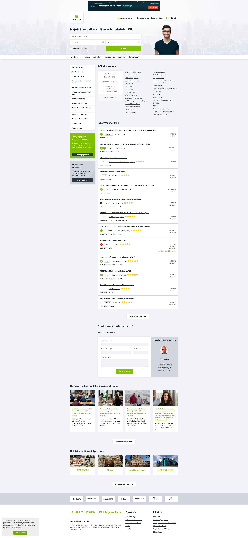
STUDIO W (128, 86)
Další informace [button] (17, 528)
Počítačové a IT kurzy (79, 76)
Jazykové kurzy (77, 128)
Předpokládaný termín (108, 349)
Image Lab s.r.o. (158, 78)
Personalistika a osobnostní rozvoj (81, 93)
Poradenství (122, 57)
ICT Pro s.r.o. (157, 91)
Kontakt (128, 529)
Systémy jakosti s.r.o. (160, 114)
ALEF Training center (160, 75)
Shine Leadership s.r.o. (133, 107)
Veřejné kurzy (97, 57)
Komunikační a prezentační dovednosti (81, 82)
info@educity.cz (165, 368)
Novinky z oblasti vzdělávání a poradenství (94, 386)
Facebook (158, 532)
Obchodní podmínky (160, 526)
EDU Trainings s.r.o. (131, 78)
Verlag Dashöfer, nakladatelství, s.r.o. (165, 88)
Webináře (74, 57)
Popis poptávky (106, 357)
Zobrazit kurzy (110, 97)
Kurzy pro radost (77, 123)
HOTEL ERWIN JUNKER (165, 470)
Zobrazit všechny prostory (123, 484)
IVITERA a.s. (85, 521)
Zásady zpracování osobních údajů (164, 523)
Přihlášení (172, 18)
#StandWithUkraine (126, 18)
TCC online (156, 94)
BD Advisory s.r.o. (131, 75)
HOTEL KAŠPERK (83, 470)
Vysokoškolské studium (80, 119)
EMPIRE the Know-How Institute (163, 100)
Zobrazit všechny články (123, 441)
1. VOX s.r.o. (157, 103)
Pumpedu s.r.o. (130, 112)
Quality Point (157, 86)
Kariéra (127, 526)
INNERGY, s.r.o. (130, 92)
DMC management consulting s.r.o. (137, 101)
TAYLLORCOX (157, 97)
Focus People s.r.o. (159, 72)
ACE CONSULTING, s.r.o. (110, 82)
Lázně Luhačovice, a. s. (138, 470)
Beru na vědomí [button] (20, 532)
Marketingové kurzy (78, 99)
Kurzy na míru (110, 57)
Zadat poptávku (157, 18)
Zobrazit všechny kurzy (137, 316)
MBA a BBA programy (79, 114)
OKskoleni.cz (129, 109)
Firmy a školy (85, 57)
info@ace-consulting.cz (110, 91)
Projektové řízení (77, 72)
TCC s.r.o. (156, 106)
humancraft (129, 83)
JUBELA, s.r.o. (129, 89)
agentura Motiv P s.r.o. (133, 81)
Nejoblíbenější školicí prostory (87, 451)
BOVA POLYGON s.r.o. (132, 104)
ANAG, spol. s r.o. (131, 95)
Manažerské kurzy (78, 67)
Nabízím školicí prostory (133, 520)
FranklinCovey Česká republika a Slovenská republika (164, 82)
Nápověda (156, 517)
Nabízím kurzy (130, 517)
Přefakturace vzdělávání (133, 523)
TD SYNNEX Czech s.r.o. (161, 109)
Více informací (82, 180)
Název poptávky (106, 341)
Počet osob (138, 349)
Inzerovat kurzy (143, 18)
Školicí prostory (134, 57)
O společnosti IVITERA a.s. (161, 529)
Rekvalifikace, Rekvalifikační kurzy (81, 109)
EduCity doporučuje (108, 122)
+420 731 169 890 (84, 512)
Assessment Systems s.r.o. (134, 98)
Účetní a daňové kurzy (79, 103)
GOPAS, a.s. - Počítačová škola (163, 112)
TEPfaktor (110, 470)
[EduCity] (77, 17)
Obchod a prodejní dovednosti (82, 87)
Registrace (164, 520)
